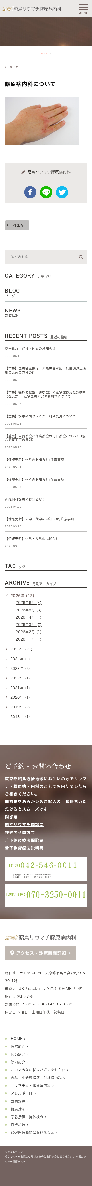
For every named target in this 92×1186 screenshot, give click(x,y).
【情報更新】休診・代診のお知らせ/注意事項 (39, 519)
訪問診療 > (20, 1101)
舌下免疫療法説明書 (24, 848)
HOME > (18, 1038)
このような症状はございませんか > (40, 1070)
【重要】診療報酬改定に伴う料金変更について (40, 416)
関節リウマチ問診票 (24, 825)
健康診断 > (20, 1109)
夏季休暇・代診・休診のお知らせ (30, 348)
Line (46, 192)
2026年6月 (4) (29, 603)
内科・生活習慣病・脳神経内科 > (38, 1077)
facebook (30, 192)
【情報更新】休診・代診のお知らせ (32, 538)
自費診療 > (20, 1124)
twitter (62, 192)
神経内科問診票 (20, 832)
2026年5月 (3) (29, 610)
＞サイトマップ (14, 1152)
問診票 (11, 817)
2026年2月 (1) (29, 632)
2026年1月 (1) (29, 639)
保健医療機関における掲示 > (34, 1132)
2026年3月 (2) (29, 625)
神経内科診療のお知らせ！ (25, 499)
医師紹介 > (20, 1054)
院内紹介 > (20, 1062)
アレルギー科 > (23, 1093)
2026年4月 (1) (29, 617)
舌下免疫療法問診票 (24, 840)
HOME (44, 53)
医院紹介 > (20, 1046)
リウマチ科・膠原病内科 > (32, 1085)
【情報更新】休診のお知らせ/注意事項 (34, 459)
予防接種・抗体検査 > (29, 1117)
